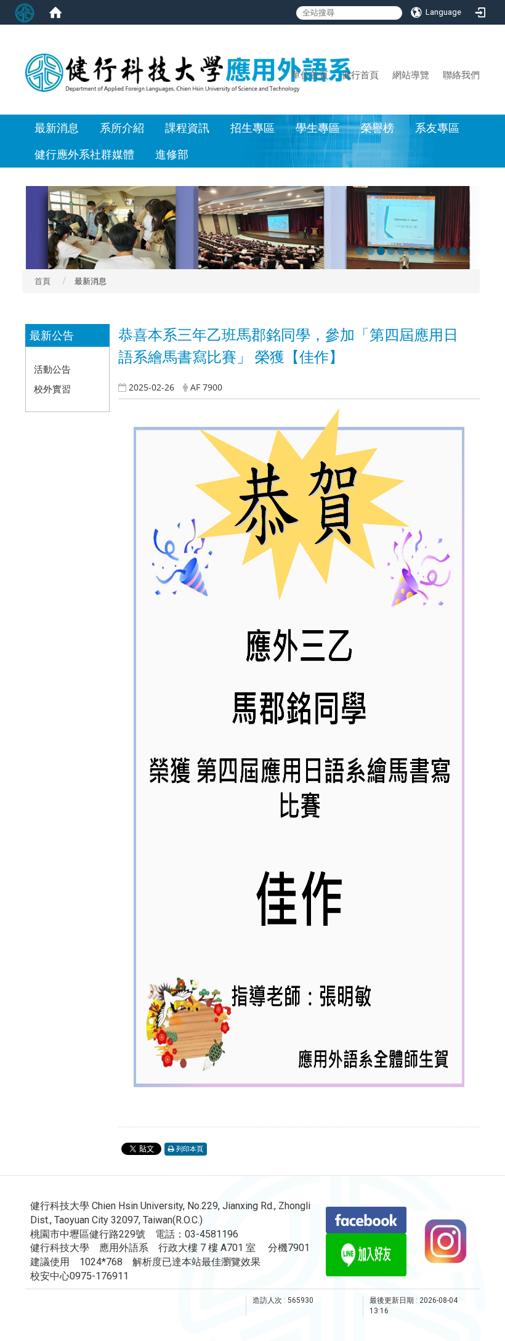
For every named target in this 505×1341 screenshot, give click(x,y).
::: (285, 74)
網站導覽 (410, 74)
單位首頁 (309, 74)
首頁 (42, 281)
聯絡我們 (461, 74)
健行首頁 (360, 74)
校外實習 (52, 389)
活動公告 (52, 369)
